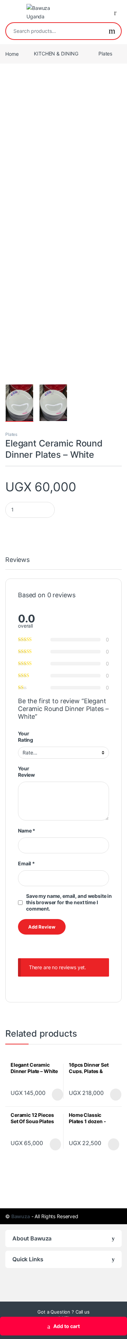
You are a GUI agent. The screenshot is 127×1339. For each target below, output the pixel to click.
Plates (105, 54)
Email (26, 863)
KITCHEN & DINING (56, 54)
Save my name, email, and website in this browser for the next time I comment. (69, 902)
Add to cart (66, 1326)
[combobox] (54, 31)
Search (112, 31)
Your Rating (25, 736)
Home (11, 54)
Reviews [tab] (17, 560)
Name (26, 831)
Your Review (26, 771)
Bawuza (20, 1216)
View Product (54, 1095)
